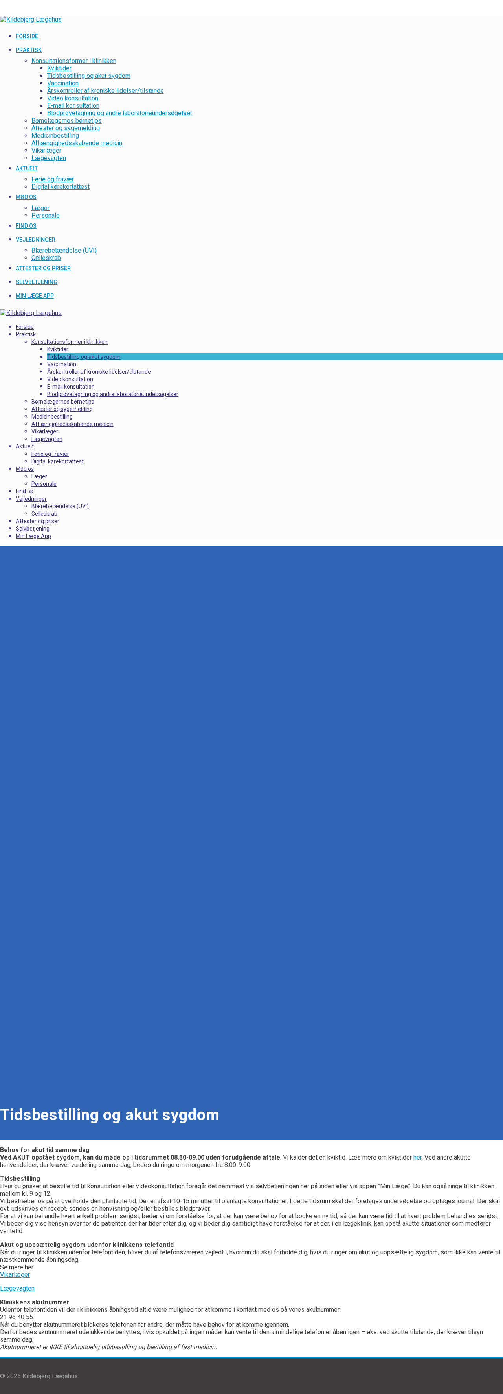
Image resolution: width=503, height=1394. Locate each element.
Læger (40, 208)
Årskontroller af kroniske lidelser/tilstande (105, 90)
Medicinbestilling (55, 135)
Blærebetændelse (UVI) (64, 250)
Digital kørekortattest (60, 186)
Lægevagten (48, 158)
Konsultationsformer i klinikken (73, 61)
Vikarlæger (46, 150)
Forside (27, 36)
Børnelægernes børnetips (66, 120)
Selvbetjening (36, 282)
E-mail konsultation (73, 105)
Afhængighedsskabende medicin (76, 143)
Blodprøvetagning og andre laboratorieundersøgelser (119, 113)
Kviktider (59, 68)
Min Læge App (35, 296)
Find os (26, 226)
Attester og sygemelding (65, 128)
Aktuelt (27, 168)
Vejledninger (35, 239)
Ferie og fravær (52, 179)
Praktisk (29, 50)
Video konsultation (72, 98)
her (417, 1157)
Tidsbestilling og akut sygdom (88, 75)
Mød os (26, 197)
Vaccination (63, 83)
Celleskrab (46, 258)
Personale (45, 215)
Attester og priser (43, 268)
